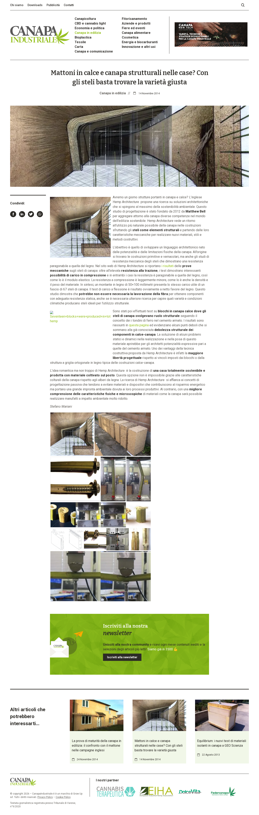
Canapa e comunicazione (94, 51)
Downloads (35, 5)
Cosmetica (130, 37)
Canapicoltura (85, 19)
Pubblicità (53, 5)
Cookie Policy (63, 797)
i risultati (167, 266)
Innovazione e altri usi (138, 47)
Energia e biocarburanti (140, 42)
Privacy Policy (45, 797)
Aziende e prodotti (136, 23)
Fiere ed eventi (133, 28)
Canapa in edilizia (88, 33)
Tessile (80, 42)
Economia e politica (89, 28)
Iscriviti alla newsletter (122, 657)
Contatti (69, 5)
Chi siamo (16, 5)
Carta (79, 47)
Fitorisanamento (134, 19)
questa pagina (139, 325)
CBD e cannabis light (90, 23)
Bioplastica (83, 37)
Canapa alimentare (136, 33)
